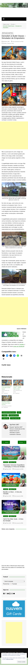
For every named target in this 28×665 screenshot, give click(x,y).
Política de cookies (9, 659)
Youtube (21, 344)
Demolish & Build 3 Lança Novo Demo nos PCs (6, 403)
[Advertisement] (14, 135)
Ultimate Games (14, 415)
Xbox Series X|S (15, 418)
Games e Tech (10, 43)
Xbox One (6, 418)
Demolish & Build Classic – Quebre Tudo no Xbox (17, 388)
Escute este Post (8, 33)
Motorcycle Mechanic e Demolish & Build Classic (7, 388)
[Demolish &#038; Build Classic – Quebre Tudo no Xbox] (18, 382)
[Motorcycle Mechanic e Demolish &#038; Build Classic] (7, 382)
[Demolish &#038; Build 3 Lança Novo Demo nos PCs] (7, 398)
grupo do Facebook (18, 346)
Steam (5, 415)
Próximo (21, 442)
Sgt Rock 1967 (6, 41)
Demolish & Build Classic (9, 412)
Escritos (5, 43)
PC (19, 412)
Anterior (6, 442)
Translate (14, 583)
